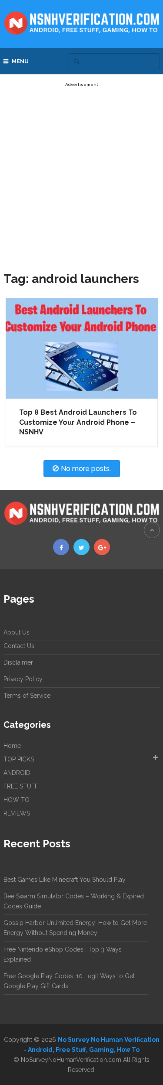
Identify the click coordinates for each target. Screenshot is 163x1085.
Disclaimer (18, 662)
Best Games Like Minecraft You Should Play (64, 879)
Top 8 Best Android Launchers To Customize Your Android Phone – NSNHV (78, 422)
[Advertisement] (81, 171)
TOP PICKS (18, 759)
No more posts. (86, 468)
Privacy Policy (23, 679)
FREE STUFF (20, 786)
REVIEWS (16, 813)
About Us (16, 632)
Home (12, 745)
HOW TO (16, 799)
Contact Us (18, 645)
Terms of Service (26, 695)
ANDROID (16, 772)
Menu (20, 61)
